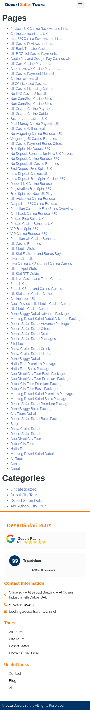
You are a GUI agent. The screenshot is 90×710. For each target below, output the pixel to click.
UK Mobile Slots (22, 249)
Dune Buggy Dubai (25, 359)
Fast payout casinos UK (28, 119)
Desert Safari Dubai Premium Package (39, 404)
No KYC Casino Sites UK (28, 94)
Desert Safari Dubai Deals (29, 334)
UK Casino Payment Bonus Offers (36, 144)
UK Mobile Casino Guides (29, 309)
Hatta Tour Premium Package (33, 364)
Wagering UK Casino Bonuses (33, 139)
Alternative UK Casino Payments (35, 69)
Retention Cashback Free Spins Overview (41, 209)
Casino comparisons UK (29, 34)
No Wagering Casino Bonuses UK (36, 134)
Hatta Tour (18, 449)
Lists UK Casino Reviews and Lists (36, 39)
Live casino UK (21, 259)
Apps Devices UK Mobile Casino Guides (40, 304)
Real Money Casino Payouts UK (34, 124)
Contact (16, 464)
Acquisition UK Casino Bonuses (34, 204)
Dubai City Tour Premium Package (36, 384)
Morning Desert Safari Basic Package (38, 399)
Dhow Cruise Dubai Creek (30, 349)
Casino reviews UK (24, 79)
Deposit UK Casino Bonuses (31, 184)
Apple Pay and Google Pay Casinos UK (40, 59)
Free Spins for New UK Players (33, 194)
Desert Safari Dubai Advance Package (39, 324)
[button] (80, 4)
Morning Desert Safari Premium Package (41, 394)
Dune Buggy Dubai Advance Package (39, 314)
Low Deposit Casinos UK (29, 174)
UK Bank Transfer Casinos (30, 49)
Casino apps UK (22, 299)
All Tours (17, 459)
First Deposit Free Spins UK (31, 169)
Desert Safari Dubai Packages (33, 339)
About (15, 469)
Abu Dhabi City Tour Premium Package (40, 379)
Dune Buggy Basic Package (31, 409)
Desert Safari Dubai (25, 434)
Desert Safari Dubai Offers (30, 329)
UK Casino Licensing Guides (31, 89)
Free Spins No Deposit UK (30, 149)
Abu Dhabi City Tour (25, 439)
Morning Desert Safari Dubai (32, 454)
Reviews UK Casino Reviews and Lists (39, 29)
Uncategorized (23, 489)
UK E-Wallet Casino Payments (33, 54)
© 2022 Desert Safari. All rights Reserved (33, 705)
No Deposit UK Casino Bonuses (34, 164)
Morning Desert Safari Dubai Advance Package (46, 319)
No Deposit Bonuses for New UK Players (41, 154)
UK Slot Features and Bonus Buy (35, 254)
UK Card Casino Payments (30, 64)
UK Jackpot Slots (23, 269)
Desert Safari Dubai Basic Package (36, 419)
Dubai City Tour (22, 444)
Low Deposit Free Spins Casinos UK (37, 179)
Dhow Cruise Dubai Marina (30, 354)
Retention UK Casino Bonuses (33, 239)
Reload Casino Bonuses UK (31, 224)
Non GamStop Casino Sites (31, 99)
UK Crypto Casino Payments (32, 109)
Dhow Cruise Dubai (25, 429)
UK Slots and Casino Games (31, 294)
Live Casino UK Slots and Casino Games (41, 264)
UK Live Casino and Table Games (35, 279)
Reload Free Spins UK (27, 219)
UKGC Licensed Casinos (28, 84)
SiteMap (16, 344)
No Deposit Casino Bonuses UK (34, 159)
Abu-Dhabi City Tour (28, 506)
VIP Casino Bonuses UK (28, 234)
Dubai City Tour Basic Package (34, 389)
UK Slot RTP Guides (25, 274)
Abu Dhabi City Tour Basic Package (37, 374)
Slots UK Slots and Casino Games (36, 289)
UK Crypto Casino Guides (29, 114)
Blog (14, 424)
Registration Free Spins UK (30, 189)
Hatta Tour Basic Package (30, 369)
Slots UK (17, 284)
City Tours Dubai (23, 414)
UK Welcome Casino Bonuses (33, 199)
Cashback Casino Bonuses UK (33, 214)
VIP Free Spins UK (24, 229)
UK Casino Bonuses (25, 244)
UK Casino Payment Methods (32, 74)
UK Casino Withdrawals (28, 129)
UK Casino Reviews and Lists (32, 44)
